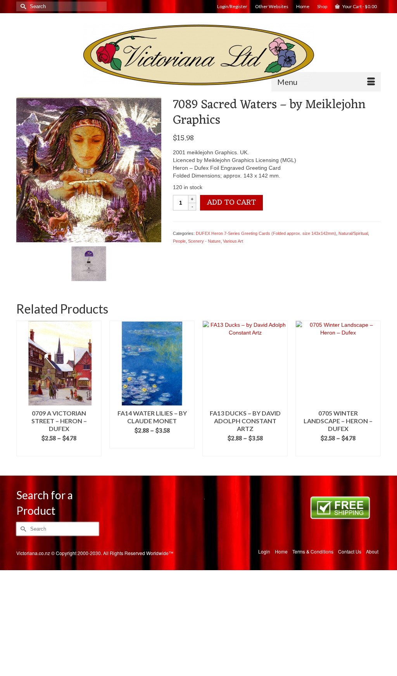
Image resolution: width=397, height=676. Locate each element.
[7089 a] (88, 263)
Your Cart (359, 6)
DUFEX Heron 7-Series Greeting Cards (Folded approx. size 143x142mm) (266, 233)
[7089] (88, 169)
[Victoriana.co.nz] (198, 55)
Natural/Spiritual (353, 233)
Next (374, 392)
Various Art (233, 241)
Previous (23, 392)
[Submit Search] (22, 6)
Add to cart (231, 203)
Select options (59, 450)
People (179, 241)
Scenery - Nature (204, 241)
